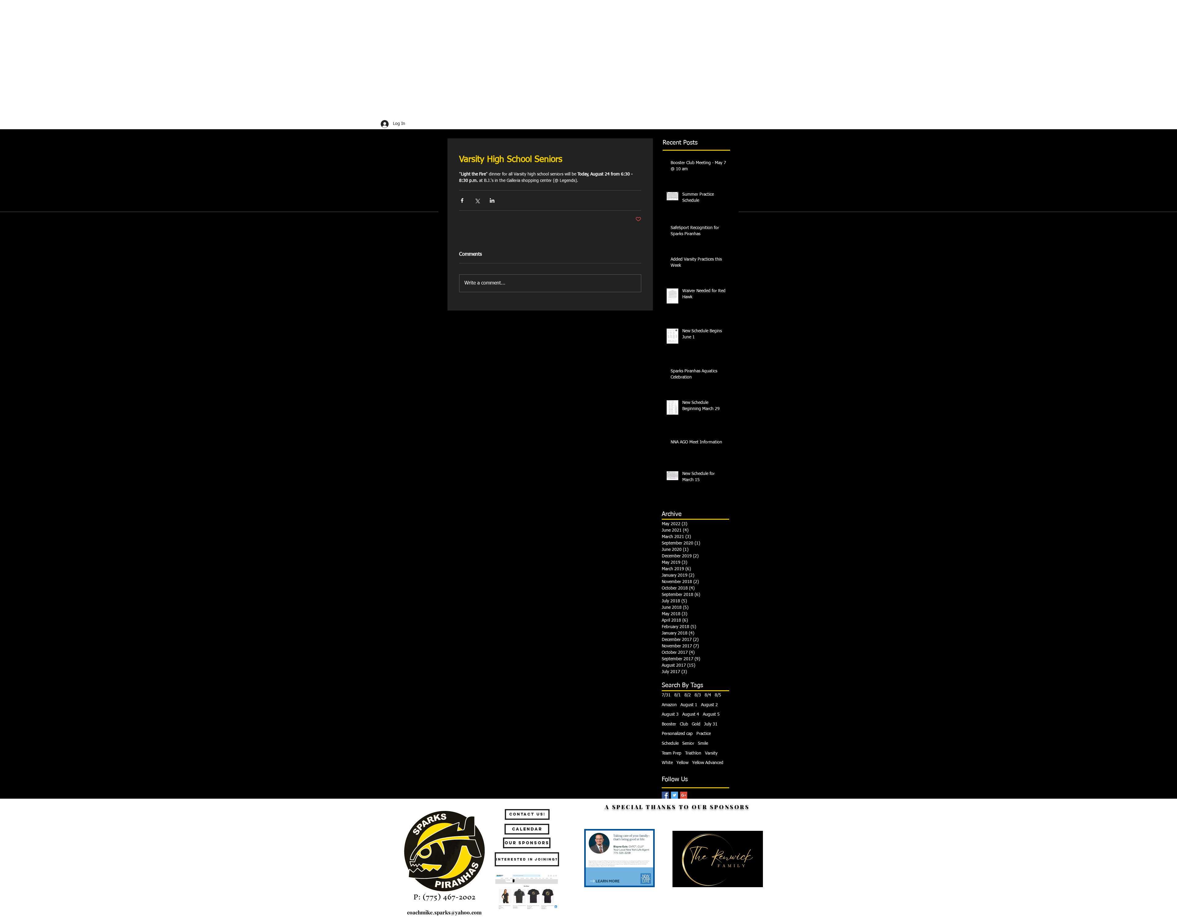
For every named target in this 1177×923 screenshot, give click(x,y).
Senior (688, 743)
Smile (703, 743)
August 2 (709, 705)
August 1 (688, 705)
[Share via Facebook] (462, 200)
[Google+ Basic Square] (683, 795)
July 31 (711, 724)
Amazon (669, 705)
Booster (669, 724)
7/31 (666, 695)
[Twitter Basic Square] (674, 795)
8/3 (698, 695)
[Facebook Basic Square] (665, 795)
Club (684, 724)
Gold (696, 724)
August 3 (670, 714)
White (667, 763)
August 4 (690, 714)
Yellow (682, 763)
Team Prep (671, 753)
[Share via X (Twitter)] (477, 200)
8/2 (687, 695)
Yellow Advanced (707, 763)
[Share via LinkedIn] (492, 200)
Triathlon (693, 753)
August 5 (711, 714)
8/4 (708, 695)
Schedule (670, 743)
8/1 (677, 695)
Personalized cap (677, 734)
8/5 (718, 695)
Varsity (711, 753)
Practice (703, 734)
